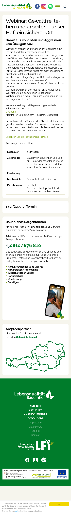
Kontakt (35, 435)
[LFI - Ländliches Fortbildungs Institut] (35, 444)
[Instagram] (44, 6)
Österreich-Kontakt (26, 337)
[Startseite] (34, 394)
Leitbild (36, 431)
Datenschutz (35, 426)
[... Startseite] (17, 6)
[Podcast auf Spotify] (51, 6)
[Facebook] (38, 6)
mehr (17, 511)
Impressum (36, 422)
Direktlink (11, 111)
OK (59, 504)
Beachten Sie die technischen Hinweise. (27, 137)
